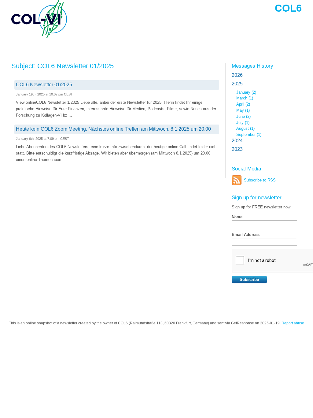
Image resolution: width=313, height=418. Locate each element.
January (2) (246, 92)
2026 (237, 75)
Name (237, 217)
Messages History (252, 66)
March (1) (244, 98)
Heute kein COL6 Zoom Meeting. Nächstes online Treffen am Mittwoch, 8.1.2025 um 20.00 (113, 129)
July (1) (242, 122)
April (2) (243, 104)
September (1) (248, 134)
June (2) (243, 116)
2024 (237, 140)
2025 (237, 83)
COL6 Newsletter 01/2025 (44, 84)
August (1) (245, 128)
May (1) (243, 110)
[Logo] (55, 19)
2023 (237, 149)
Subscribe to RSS (260, 180)
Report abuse (293, 323)
